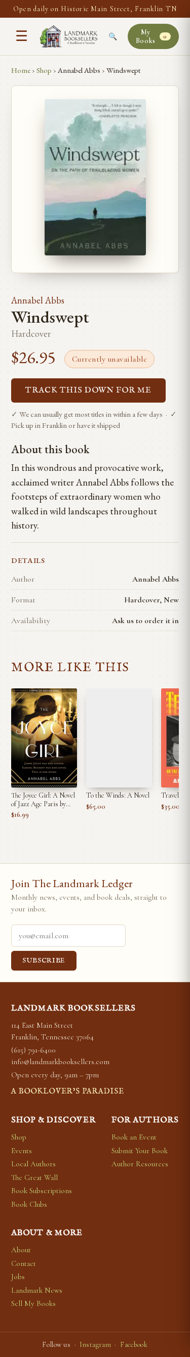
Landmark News (36, 1290)
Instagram (95, 1344)
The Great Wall (34, 1177)
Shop (44, 70)
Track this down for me (88, 390)
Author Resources (139, 1163)
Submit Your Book (139, 1150)
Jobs (18, 1276)
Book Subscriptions (41, 1190)
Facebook (133, 1344)
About (21, 1249)
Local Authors (33, 1163)
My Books (151, 36)
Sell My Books (33, 1303)
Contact (23, 1263)
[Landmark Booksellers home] (68, 36)
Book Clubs (29, 1204)
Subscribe (43, 960)
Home (20, 70)
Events (21, 1150)
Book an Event (134, 1137)
